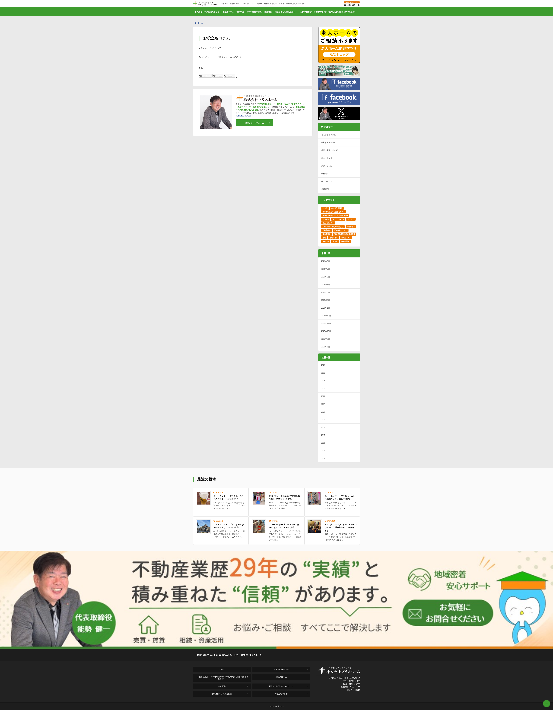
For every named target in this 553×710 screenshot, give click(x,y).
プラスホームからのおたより (333, 226)
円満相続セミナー (340, 230)
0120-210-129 (354, 681)
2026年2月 (325, 300)
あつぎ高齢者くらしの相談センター (335, 215)
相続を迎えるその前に (330, 150)
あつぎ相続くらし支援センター (334, 212)
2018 (323, 427)
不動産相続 (327, 230)
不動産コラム (228, 12)
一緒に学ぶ (351, 226)
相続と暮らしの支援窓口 (285, 12)
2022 (323, 396)
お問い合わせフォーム (254, 123)
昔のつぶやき (326, 181)
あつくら (326, 219)
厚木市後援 (327, 234)
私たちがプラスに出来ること (207, 12)
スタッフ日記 (326, 166)
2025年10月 (326, 331)
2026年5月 (325, 285)
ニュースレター (327, 158)
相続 (324, 238)
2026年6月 (325, 277)
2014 (323, 458)
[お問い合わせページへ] (276, 648)
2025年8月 (325, 347)
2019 (323, 420)
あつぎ (325, 208)
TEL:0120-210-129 (243, 116)
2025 (323, 373)
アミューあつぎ (338, 219)
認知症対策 (345, 241)
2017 (323, 435)
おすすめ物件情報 (254, 12)
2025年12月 (326, 316)
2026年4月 (325, 292)
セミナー (351, 219)
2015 (323, 451)
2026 (323, 365)
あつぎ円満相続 (336, 208)
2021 (323, 404)
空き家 (335, 241)
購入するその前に (328, 135)
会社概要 (268, 12)
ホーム (200, 23)
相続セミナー (346, 238)
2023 (323, 388)
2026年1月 (325, 308)
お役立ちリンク (281, 694)
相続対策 (326, 241)
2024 (323, 381)
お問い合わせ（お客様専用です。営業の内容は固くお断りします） (328, 12)
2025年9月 (325, 339)
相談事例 (240, 12)
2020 (323, 412)
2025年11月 (326, 323)
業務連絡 (325, 173)
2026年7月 (325, 269)
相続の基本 (334, 238)
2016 (323, 443)
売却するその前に (328, 142)
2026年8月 (325, 261)
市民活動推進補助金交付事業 (344, 234)
